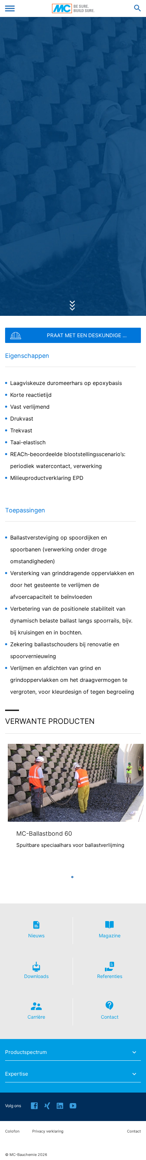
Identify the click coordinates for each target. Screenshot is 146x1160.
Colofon (12, 1131)
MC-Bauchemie (73, 8)
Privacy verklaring (47, 1131)
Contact (134, 1131)
